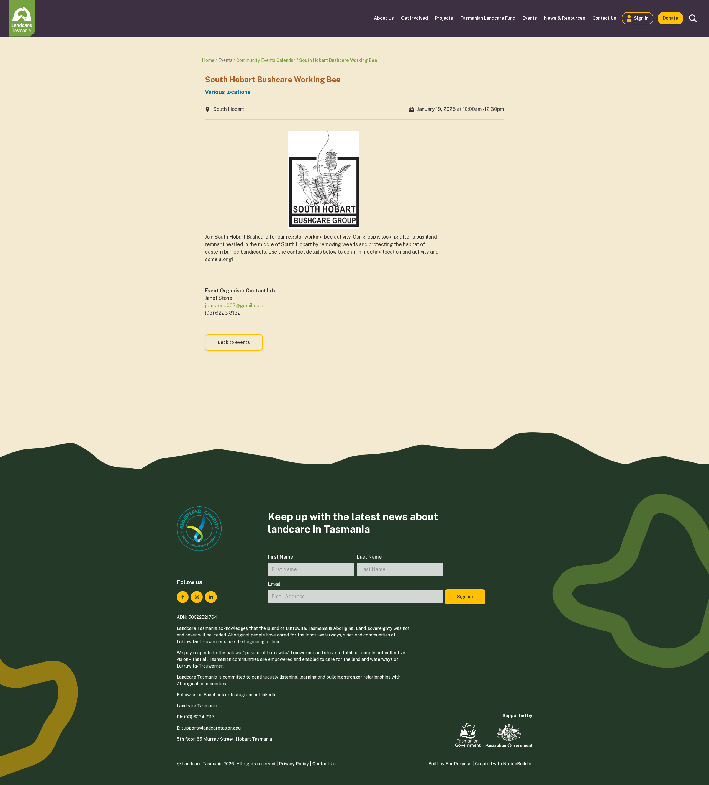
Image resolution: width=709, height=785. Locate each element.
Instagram (241, 694)
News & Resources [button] (564, 18)
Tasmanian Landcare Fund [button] (487, 18)
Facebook (214, 694)
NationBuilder (517, 763)
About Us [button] (384, 18)
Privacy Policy (294, 763)
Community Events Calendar (265, 60)
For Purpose (458, 763)
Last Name (369, 557)
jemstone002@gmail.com (234, 305)
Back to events (234, 342)
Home (208, 60)
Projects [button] (444, 18)
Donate (670, 18)
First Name (280, 557)
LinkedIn (267, 694)
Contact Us (324, 763)
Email (274, 584)
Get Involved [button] (414, 18)
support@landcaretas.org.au (211, 728)
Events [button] (529, 18)
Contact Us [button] (604, 18)
